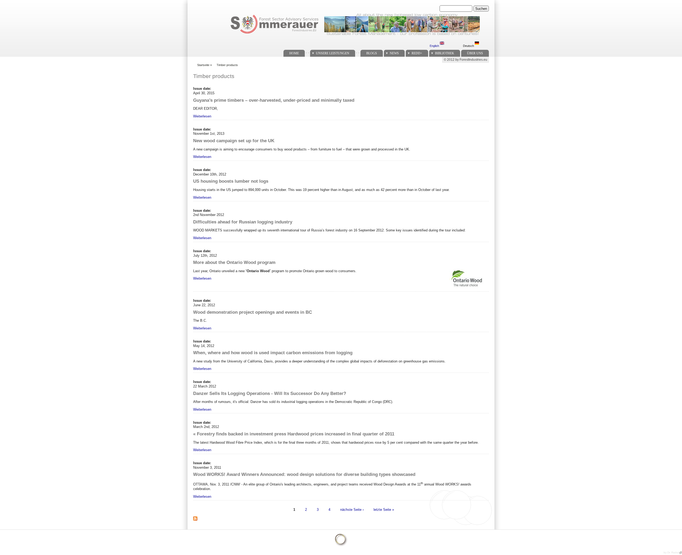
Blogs (371, 53)
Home (294, 53)
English (435, 45)
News (394, 53)
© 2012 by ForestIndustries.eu (465, 60)
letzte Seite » (384, 510)
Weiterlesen (202, 116)
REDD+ (417, 53)
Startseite (203, 65)
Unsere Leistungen (332, 53)
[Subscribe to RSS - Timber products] (197, 522)
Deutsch (469, 45)
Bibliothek (444, 53)
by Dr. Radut (671, 552)
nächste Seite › (352, 510)
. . (307, 52)
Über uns (475, 53)
